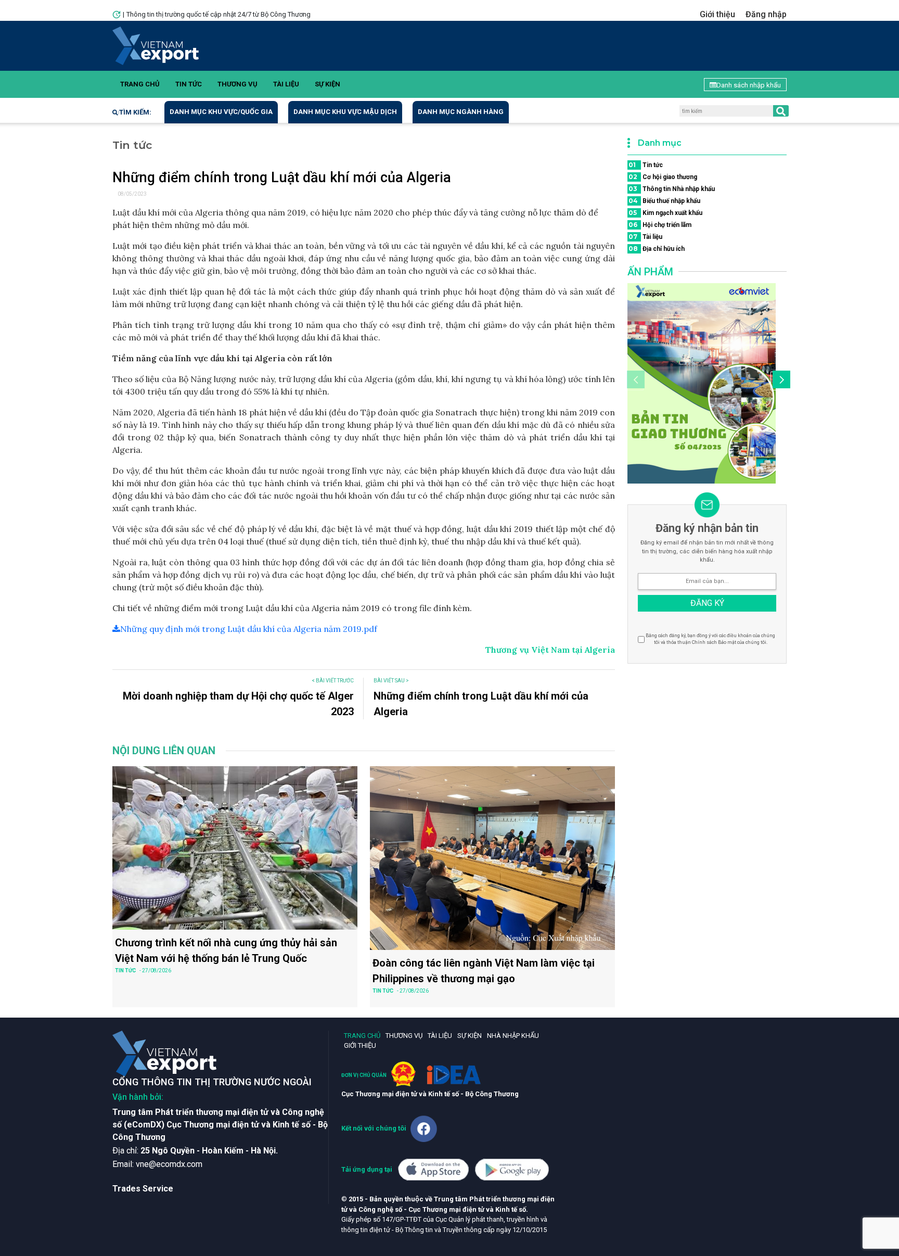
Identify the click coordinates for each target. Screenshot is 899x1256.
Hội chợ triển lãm (659, 225)
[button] (779, 381)
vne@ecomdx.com (169, 1164)
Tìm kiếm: (135, 112)
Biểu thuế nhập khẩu (664, 201)
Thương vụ (237, 84)
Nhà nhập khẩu (513, 1035)
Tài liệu (286, 84)
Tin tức (188, 84)
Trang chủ (140, 84)
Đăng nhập (766, 14)
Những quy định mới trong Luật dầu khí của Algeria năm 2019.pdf (248, 629)
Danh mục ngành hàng (461, 112)
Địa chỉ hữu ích (656, 248)
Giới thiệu (717, 14)
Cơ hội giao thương (662, 177)
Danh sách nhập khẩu (748, 85)
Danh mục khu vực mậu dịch (345, 112)
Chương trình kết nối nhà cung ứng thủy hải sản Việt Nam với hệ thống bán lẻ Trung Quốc (226, 950)
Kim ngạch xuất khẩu (665, 213)
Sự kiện (327, 84)
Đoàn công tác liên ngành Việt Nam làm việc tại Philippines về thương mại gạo (484, 971)
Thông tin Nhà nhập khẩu (671, 189)
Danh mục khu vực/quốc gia (221, 112)
